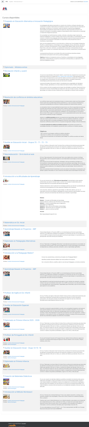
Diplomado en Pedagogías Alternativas (20, 241)
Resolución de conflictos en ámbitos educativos (23, 97)
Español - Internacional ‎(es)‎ (15, 1)
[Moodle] (12, 425)
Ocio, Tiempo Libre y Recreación (65, 76)
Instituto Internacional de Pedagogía (16, 105)
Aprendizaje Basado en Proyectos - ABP (20, 229)
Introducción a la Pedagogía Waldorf (19, 253)
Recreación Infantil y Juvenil (16, 71)
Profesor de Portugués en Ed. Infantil (19, 335)
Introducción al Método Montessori (18, 392)
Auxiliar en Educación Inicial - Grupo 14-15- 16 (23, 348)
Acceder (86, 1)
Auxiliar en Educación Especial (17, 305)
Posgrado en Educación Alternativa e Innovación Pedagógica (29, 21)
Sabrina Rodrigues (12, 344)
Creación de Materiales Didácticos (18, 376)
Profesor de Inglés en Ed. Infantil (17, 293)
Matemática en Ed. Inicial (14, 222)
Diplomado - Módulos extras (16, 67)
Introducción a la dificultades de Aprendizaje (22, 176)
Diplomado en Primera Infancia (17, 361)
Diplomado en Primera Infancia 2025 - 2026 (22, 320)
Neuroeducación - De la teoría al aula (19, 154)
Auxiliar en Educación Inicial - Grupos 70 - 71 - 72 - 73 (26, 142)
